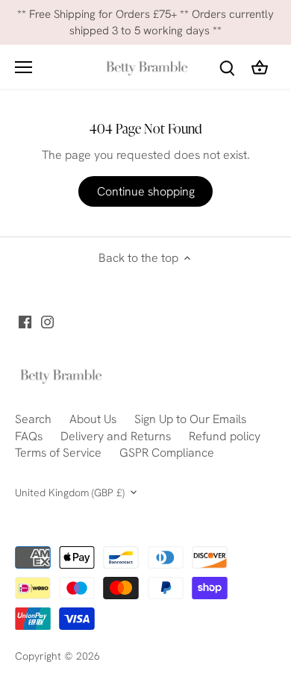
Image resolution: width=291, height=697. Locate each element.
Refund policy (224, 436)
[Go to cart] (260, 66)
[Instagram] (47, 321)
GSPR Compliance (166, 452)
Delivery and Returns (115, 436)
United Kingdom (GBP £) (70, 493)
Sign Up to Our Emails (190, 419)
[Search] (226, 66)
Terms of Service (58, 452)
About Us (92, 419)
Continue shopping (146, 191)
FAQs (29, 436)
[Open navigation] (23, 67)
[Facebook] (25, 321)
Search (33, 419)
